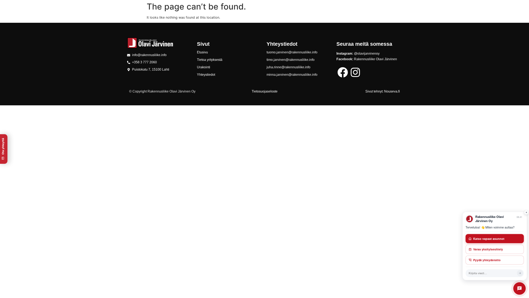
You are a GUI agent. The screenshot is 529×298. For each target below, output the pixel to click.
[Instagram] (355, 72)
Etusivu (202, 52)
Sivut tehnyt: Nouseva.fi (382, 91)
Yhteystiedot (206, 74)
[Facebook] (342, 72)
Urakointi (203, 67)
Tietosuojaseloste (265, 91)
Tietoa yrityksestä (209, 59)
